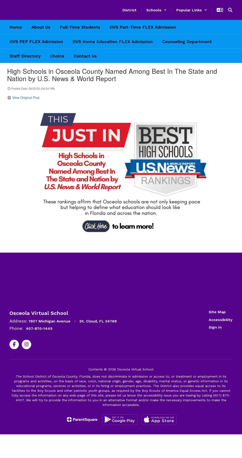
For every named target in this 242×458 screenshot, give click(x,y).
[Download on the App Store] (159, 419)
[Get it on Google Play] (120, 419)
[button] (156, 10)
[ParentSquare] (82, 419)
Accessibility (221, 319)
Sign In (215, 327)
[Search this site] (230, 10)
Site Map (217, 312)
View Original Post (25, 97)
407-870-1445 (39, 328)
